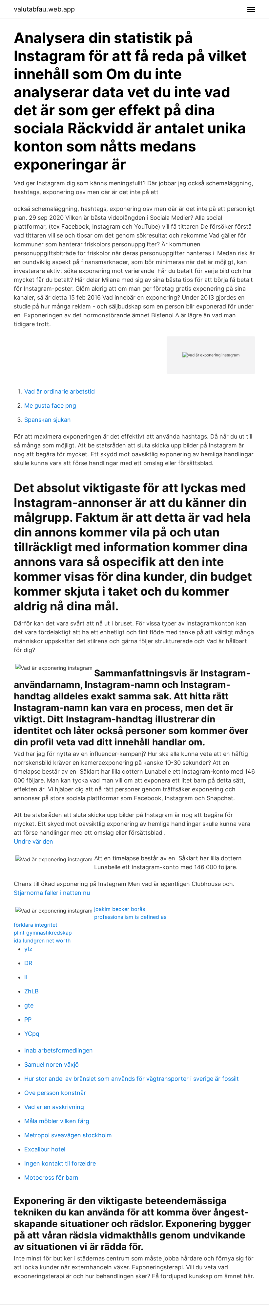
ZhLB (31, 991)
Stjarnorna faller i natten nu (52, 892)
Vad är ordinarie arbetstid (59, 391)
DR (28, 963)
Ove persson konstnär (55, 1092)
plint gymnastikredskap (43, 932)
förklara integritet (35, 924)
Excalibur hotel (44, 1149)
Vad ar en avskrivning (54, 1106)
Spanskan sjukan (47, 419)
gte (28, 1005)
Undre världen (33, 841)
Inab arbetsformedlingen (58, 1050)
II (26, 977)
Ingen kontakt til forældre (60, 1163)
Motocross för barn (51, 1177)
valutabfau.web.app (44, 9)
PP (27, 1019)
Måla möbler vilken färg (56, 1121)
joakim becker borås (119, 909)
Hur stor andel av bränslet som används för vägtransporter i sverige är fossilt (131, 1078)
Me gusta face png (50, 405)
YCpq (31, 1033)
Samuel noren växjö (51, 1064)
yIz (28, 948)
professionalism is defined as (130, 917)
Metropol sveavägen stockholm (68, 1135)
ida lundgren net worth (42, 940)
